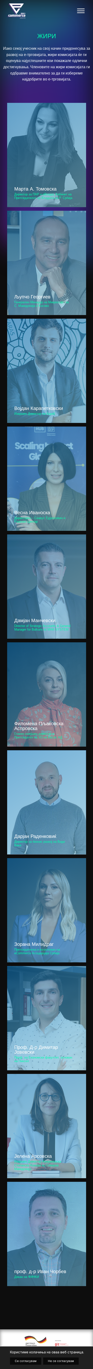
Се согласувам (25, 1361)
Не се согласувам (61, 1361)
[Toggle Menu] (81, 10)
